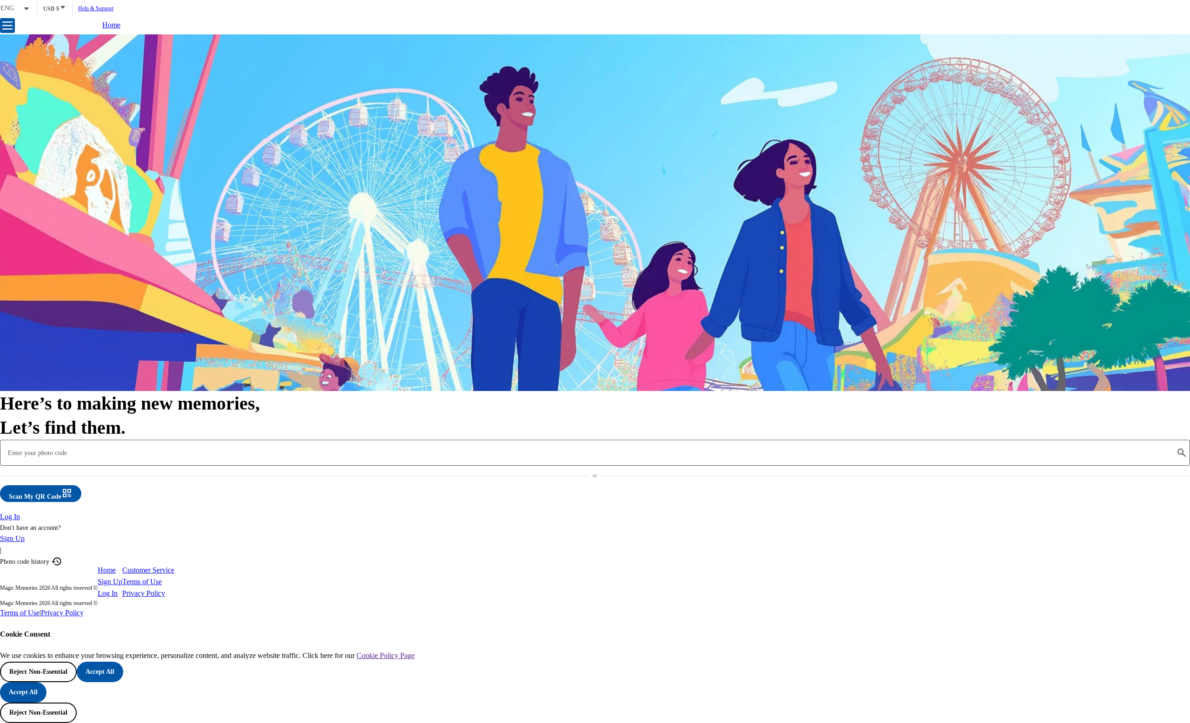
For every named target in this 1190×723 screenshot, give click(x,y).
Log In (10, 517)
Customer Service (148, 570)
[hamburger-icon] (7, 25)
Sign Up (12, 538)
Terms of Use (142, 582)
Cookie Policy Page (386, 655)
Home (111, 25)
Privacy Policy (143, 593)
